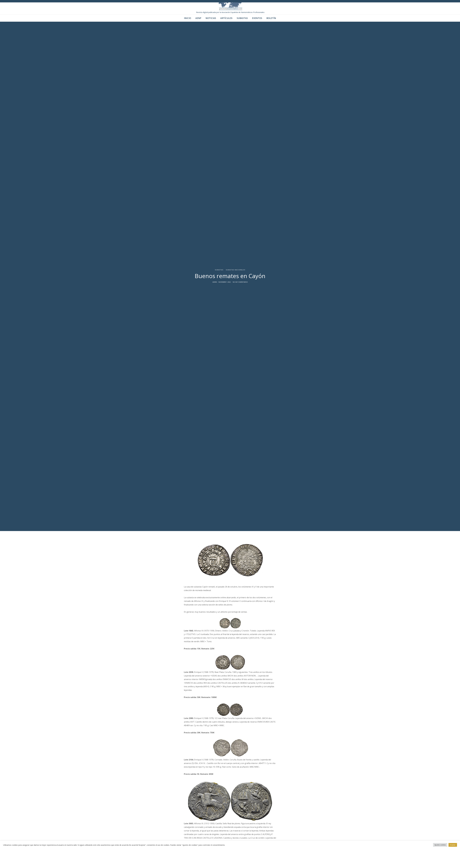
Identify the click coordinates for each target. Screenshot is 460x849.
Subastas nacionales (235, 270)
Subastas (219, 270)
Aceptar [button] (453, 845)
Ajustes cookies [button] (440, 845)
